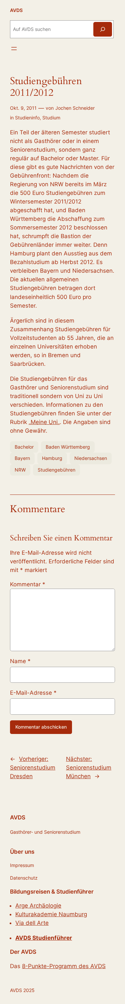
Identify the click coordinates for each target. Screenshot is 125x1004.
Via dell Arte (32, 923)
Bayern (22, 458)
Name (20, 661)
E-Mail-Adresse (33, 692)
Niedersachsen (90, 458)
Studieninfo (27, 117)
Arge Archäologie (38, 905)
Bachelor (24, 447)
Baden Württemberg (68, 447)
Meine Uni (44, 422)
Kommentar (27, 584)
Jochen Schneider (75, 108)
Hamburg (52, 458)
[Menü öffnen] (14, 49)
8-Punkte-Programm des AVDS (64, 966)
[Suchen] (102, 29)
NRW (20, 470)
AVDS (16, 10)
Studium (51, 117)
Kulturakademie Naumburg (51, 914)
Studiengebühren (56, 470)
